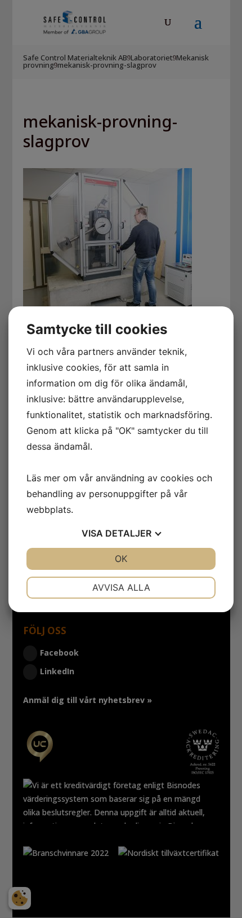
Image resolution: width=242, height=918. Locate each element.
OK (121, 558)
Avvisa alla (121, 587)
